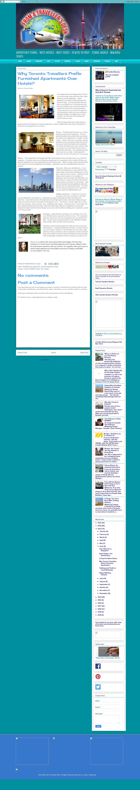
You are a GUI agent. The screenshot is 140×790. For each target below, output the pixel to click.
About (20, 61)
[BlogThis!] (51, 264)
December (104, 593)
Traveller (107, 61)
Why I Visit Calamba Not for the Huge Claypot (113, 371)
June (102, 546)
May (101, 543)
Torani (97, 334)
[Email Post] (45, 264)
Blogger (98, 775)
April (102, 540)
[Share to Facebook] (55, 264)
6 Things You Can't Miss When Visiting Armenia (111, 500)
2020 (100, 615)
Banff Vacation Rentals (103, 288)
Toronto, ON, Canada (42, 269)
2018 (100, 609)
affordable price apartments (31, 266)
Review (86, 61)
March (102, 537)
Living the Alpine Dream (108, 558)
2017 (100, 606)
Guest (48, 61)
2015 (100, 600)
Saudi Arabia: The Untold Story (105, 554)
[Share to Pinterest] (57, 264)
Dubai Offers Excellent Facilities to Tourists (112, 386)
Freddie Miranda (114, 72)
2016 (100, 603)
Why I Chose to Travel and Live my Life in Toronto (108, 91)
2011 (100, 523)
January (103, 531)
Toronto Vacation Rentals (104, 282)
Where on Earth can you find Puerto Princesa (111, 355)
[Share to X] (53, 264)
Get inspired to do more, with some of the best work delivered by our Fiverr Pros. (108, 624)
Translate (112, 169)
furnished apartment (47, 266)
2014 (100, 597)
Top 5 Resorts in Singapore (105, 550)
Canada (28, 61)
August (103, 581)
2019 (100, 612)
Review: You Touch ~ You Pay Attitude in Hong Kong (112, 450)
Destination (39, 61)
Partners (57, 61)
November (104, 590)
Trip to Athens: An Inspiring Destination (112, 466)
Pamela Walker (28, 88)
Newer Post (22, 353)
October (103, 587)
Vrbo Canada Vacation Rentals (106, 295)
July (101, 578)
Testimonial (96, 61)
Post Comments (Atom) (57, 360)
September (104, 584)
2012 (100, 526)
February (103, 534)
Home (116, 61)
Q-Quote (77, 61)
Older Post (84, 353)
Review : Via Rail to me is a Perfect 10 (112, 434)
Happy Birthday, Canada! (105, 574)
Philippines (67, 61)
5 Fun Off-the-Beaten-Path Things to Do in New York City (112, 484)
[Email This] (49, 264)
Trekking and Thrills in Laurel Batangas (107, 569)
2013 (100, 529)
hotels (56, 266)
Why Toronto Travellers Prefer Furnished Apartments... (107, 563)
